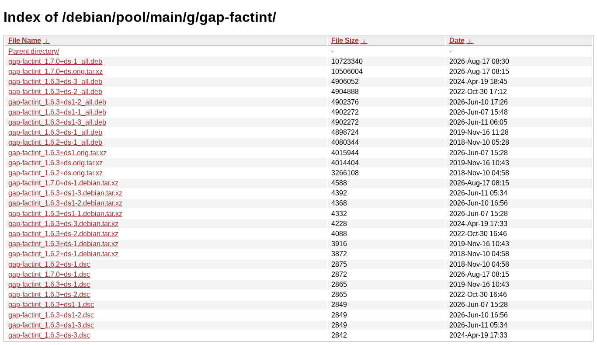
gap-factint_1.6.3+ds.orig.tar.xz (55, 163)
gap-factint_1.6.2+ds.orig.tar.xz (55, 173)
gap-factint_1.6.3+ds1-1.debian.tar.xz (65, 213)
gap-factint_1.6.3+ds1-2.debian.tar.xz (65, 203)
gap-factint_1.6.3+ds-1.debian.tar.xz (63, 243)
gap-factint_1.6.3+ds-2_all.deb (55, 91)
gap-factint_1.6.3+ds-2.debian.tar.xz (63, 233)
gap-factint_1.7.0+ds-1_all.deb (55, 61)
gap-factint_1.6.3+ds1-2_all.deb (57, 102)
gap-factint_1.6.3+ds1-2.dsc (51, 315)
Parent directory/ (33, 51)
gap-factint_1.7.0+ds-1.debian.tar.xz (63, 183)
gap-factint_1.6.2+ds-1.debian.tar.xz (63, 254)
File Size (345, 40)
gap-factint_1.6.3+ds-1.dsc (49, 284)
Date (457, 40)
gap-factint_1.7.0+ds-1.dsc (49, 274)
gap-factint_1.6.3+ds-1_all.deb (55, 132)
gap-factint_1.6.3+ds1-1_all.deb (57, 112)
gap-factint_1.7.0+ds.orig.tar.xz (55, 71)
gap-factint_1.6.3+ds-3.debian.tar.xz (63, 223)
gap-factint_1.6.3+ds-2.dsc (49, 294)
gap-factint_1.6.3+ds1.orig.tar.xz (57, 153)
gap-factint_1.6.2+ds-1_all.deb (55, 142)
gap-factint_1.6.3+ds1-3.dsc (51, 325)
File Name (24, 40)
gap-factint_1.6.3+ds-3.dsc (49, 335)
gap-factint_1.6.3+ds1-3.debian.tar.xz (65, 193)
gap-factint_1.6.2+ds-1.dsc (49, 264)
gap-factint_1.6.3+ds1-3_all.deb (57, 122)
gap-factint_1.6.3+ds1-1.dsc (51, 304)
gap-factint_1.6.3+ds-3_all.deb (55, 81)
